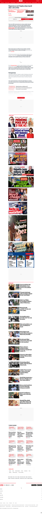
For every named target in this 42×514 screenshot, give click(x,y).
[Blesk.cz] (21, 1)
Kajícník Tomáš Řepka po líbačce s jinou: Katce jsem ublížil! (25, 394)
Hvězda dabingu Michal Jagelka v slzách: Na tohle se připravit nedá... (26, 363)
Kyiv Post (12, 51)
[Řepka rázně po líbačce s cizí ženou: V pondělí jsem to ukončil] (13, 326)
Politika (10, 259)
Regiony (10, 472)
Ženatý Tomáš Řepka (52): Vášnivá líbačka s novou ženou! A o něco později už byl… (25, 287)
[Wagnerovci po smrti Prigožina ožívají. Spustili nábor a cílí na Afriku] (18, 9)
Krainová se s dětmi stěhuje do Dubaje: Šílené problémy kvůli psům (26, 356)
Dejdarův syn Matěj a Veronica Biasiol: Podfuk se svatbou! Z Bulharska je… (25, 301)
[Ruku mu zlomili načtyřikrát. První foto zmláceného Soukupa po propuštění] (13, 387)
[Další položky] (41, 2)
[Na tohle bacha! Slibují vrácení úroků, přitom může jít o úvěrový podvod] (13, 342)
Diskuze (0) (10, 15)
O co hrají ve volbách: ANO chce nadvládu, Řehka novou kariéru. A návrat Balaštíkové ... (21, 263)
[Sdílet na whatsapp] (31, 15)
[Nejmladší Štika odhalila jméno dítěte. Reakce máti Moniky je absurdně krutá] (13, 403)
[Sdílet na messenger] (30, 15)
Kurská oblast (13, 478)
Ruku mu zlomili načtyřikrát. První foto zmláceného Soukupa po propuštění (26, 386)
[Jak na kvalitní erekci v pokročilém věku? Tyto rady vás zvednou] (13, 319)
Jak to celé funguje (21, 20)
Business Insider (11, 27)
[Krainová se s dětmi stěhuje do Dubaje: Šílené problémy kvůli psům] (13, 357)
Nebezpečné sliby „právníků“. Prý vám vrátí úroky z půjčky (25, 309)
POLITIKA (11, 254)
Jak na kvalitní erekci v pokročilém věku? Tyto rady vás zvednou (26, 318)
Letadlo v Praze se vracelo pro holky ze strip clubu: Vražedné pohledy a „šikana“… (25, 372)
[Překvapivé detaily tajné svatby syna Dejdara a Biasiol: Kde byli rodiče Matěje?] (13, 295)
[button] (34, 485)
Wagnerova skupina (29, 478)
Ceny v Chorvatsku (21, 472)
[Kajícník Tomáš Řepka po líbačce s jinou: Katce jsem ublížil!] (13, 395)
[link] (4, 485)
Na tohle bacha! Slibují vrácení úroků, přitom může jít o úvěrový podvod (26, 340)
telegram (9, 478)
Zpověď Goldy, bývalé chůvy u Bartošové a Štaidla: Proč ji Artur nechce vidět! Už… (26, 379)
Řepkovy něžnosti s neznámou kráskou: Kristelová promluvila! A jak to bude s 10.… (26, 349)
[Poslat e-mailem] (33, 15)
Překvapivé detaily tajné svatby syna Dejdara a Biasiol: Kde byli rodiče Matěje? (26, 293)
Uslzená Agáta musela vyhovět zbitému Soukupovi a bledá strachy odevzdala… (26, 333)
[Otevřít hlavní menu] (1, 1)
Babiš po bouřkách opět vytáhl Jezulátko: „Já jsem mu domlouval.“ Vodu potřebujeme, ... (12, 263)
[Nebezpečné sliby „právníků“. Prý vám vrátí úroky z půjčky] (13, 310)
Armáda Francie (22, 478)
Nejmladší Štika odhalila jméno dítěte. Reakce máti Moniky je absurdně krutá (25, 402)
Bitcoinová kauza (15, 472)
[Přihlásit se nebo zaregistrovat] (40, 1)
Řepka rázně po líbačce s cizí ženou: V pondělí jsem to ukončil (26, 325)
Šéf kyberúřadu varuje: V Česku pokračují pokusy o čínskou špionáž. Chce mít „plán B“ (29, 263)
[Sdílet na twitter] (29, 15)
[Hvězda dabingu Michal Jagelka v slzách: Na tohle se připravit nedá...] (13, 365)
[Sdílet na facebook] (28, 15)
